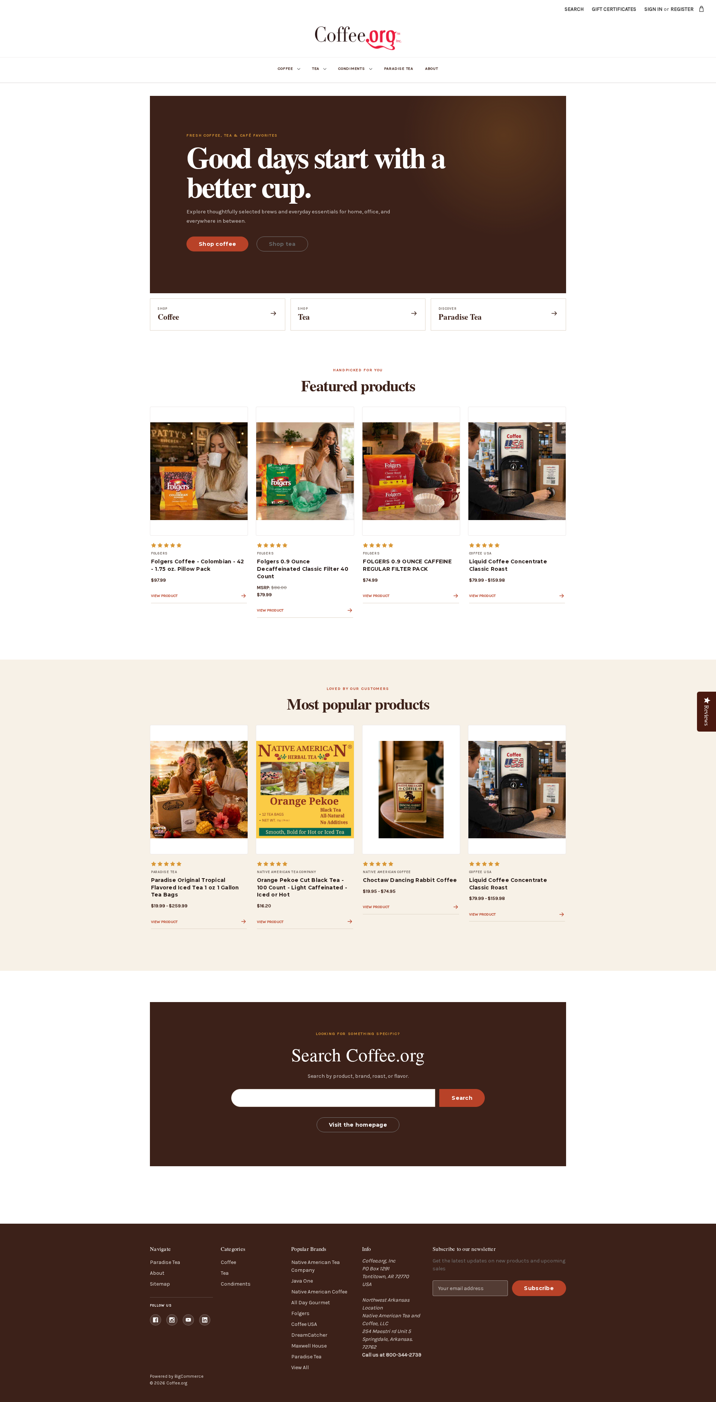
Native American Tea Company (315, 1266)
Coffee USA (304, 1324)
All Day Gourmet (310, 1302)
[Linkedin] (204, 1320)
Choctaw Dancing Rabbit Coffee (410, 880)
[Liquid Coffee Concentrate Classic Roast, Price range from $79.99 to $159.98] (517, 471)
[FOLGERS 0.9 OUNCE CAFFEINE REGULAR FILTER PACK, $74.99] (411, 471)
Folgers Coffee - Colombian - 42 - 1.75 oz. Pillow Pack (197, 565)
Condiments (351, 68)
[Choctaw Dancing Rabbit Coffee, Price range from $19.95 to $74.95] (411, 789)
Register (682, 9)
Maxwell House (309, 1346)
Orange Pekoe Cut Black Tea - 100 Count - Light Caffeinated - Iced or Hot (302, 887)
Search (574, 9)
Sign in (653, 9)
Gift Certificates (614, 9)
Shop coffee (217, 244)
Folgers (300, 1313)
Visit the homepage (358, 1124)
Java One (302, 1281)
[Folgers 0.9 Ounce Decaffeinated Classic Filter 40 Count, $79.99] (305, 471)
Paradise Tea (398, 68)
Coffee (285, 68)
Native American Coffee (319, 1292)
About (431, 68)
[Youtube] (188, 1320)
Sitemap (160, 1284)
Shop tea (282, 244)
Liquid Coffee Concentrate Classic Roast (508, 565)
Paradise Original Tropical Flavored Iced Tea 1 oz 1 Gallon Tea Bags (195, 887)
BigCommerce (189, 1376)
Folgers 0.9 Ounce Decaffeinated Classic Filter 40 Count (302, 568)
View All (300, 1367)
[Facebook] (155, 1320)
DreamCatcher (309, 1335)
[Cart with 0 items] (701, 9)
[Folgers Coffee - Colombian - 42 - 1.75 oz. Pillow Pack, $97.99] (199, 471)
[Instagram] (172, 1320)
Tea (315, 68)
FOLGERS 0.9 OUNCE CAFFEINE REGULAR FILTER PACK (407, 565)
